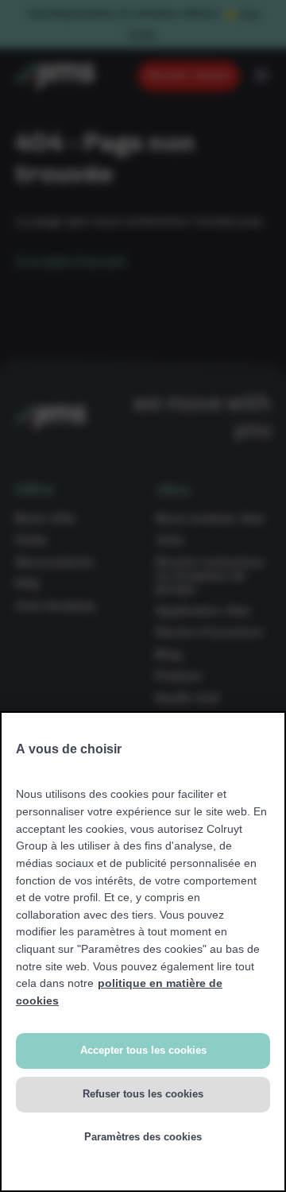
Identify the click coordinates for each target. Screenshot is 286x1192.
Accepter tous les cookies (143, 1050)
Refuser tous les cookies (143, 1094)
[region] (143, 951)
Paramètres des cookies (143, 1137)
